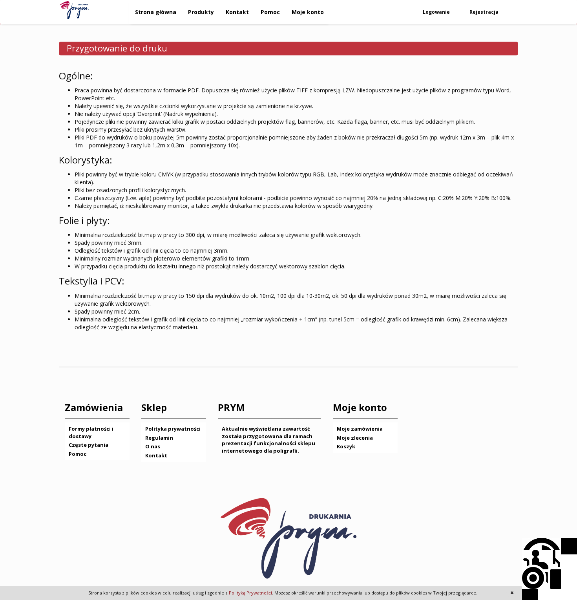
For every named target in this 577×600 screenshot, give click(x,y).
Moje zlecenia (355, 437)
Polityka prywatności (173, 428)
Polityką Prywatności (250, 593)
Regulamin (159, 437)
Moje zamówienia (360, 428)
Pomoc (270, 12)
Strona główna (155, 12)
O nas (152, 446)
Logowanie (437, 12)
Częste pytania (88, 444)
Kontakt (237, 12)
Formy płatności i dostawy (91, 432)
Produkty (201, 12)
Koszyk (346, 446)
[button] (512, 592)
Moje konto (308, 12)
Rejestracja (484, 12)
